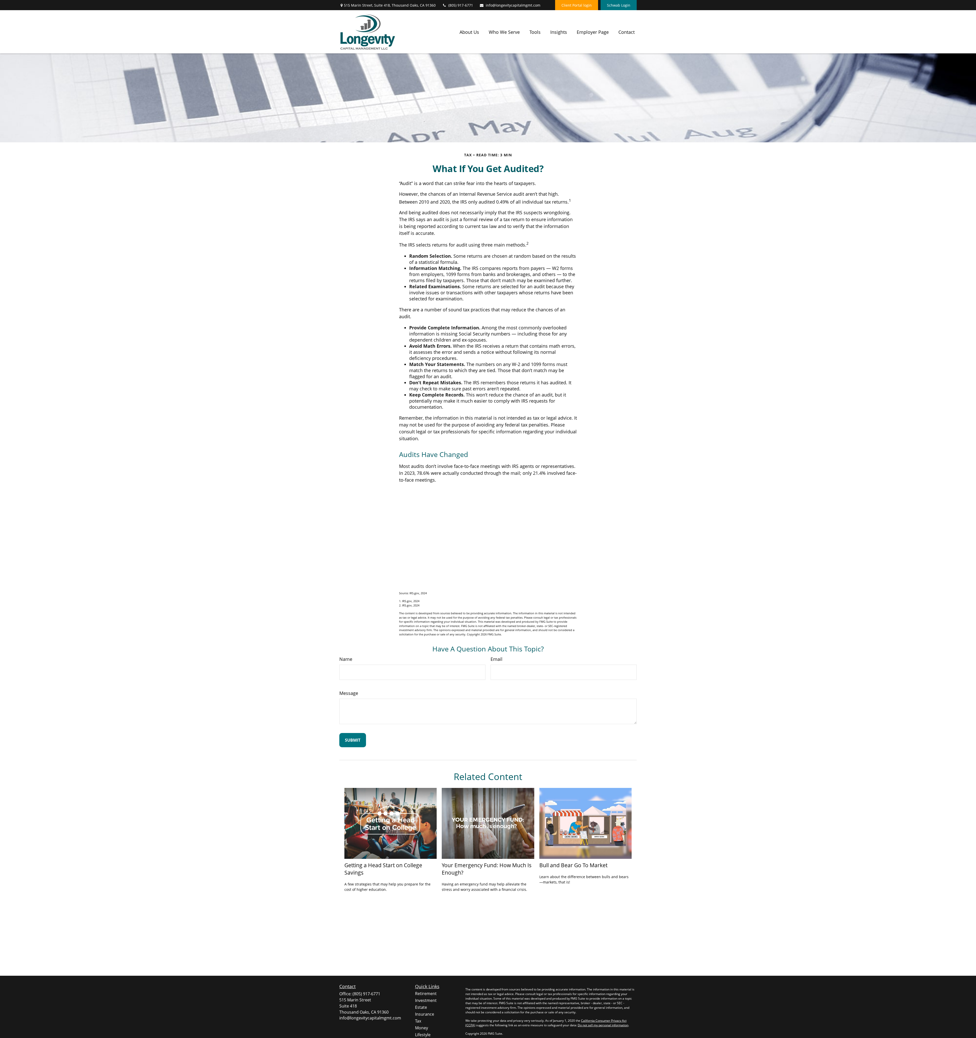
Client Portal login (576, 5)
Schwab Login (618, 5)
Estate (421, 1007)
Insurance (424, 1014)
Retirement (426, 993)
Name (345, 659)
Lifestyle (423, 1034)
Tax (418, 1021)
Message (348, 693)
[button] (469, 31)
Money (421, 1028)
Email (496, 659)
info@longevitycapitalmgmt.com (513, 5)
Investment (426, 1000)
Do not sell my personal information (603, 1025)
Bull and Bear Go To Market (573, 865)
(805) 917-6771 (460, 5)
